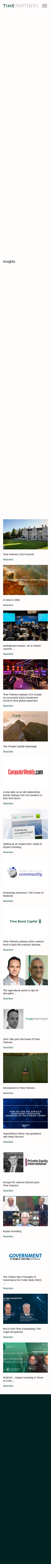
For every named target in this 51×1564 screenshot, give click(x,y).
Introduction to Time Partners (19, 1088)
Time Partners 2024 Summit (18, 554)
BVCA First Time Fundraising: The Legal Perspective (22, 1330)
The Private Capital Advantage (20, 746)
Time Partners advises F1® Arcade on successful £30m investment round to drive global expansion (22, 697)
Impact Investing (12, 1231)
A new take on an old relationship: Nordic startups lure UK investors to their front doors (22, 795)
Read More (8, 559)
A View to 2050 (11, 600)
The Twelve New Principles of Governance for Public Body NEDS (22, 1278)
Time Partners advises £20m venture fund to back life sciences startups (23, 943)
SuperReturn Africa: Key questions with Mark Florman (22, 1135)
